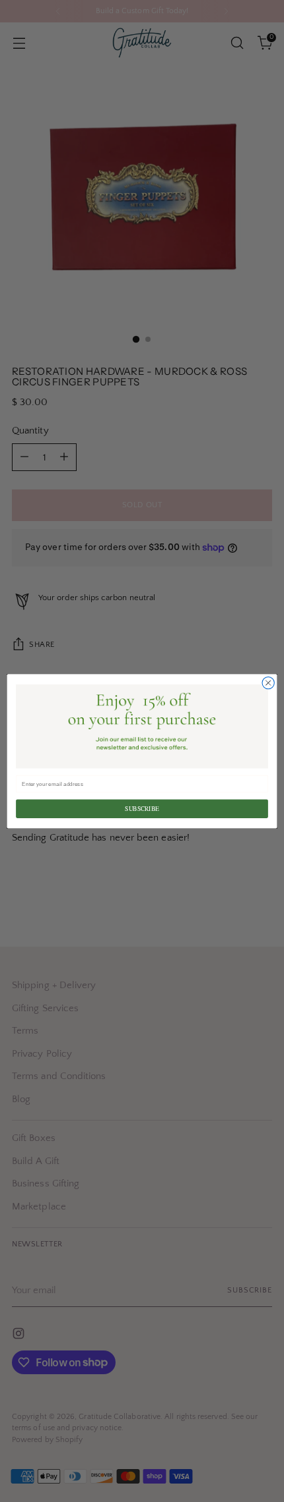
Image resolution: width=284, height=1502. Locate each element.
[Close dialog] (268, 682)
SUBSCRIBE (142, 808)
